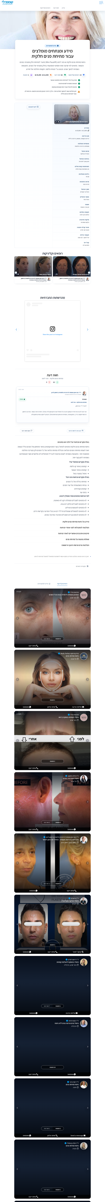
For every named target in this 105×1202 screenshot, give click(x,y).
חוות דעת (56, 8)
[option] (71, 273)
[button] (52, 442)
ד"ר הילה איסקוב (73, 776)
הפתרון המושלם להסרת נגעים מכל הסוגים (64, 595)
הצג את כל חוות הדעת (75, 431)
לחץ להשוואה (32, 107)
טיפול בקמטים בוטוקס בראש (69, 717)
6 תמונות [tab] (58, 639)
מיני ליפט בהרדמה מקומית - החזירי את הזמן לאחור (61, 839)
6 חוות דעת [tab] (47, 639)
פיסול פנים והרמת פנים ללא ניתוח (67, 1023)
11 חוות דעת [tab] (47, 884)
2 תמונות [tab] (58, 822)
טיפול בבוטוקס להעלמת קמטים (68, 962)
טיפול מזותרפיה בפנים (71, 778)
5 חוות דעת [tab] (47, 822)
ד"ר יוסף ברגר (74, 1082)
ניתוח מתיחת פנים (72, 656)
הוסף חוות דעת (26, 431)
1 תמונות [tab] (52, 700)
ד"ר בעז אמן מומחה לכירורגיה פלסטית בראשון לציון (62, 837)
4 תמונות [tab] (58, 884)
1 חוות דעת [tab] (47, 1128)
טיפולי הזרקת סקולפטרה (70, 901)
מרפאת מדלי (74, 592)
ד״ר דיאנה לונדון (73, 959)
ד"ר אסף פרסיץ (74, 1021)
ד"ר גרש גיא (75, 898)
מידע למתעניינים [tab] (43, 583)
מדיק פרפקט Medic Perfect (70, 653)
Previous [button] (89, 272)
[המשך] (17, 618)
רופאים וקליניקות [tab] (62, 583)
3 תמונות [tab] (52, 945)
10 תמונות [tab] (52, 1067)
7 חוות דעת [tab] (47, 1006)
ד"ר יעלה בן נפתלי (73, 1143)
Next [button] (16, 272)
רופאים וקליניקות (45, 8)
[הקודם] (87, 618)
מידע (63, 8)
